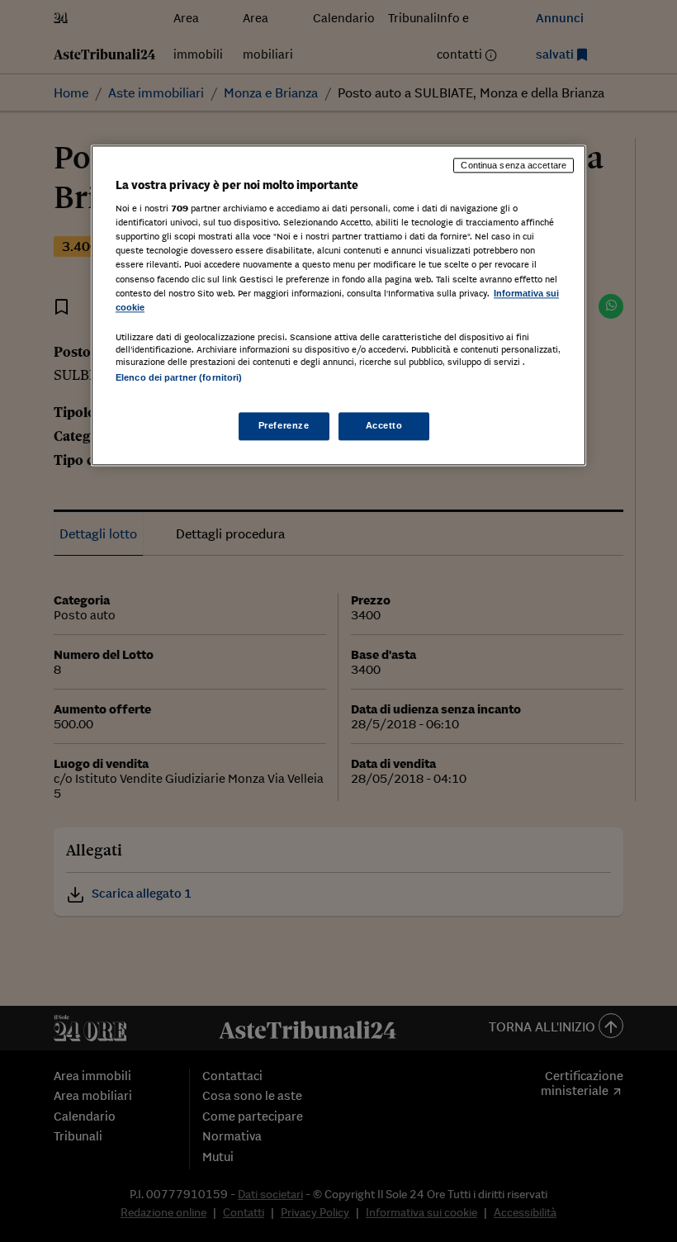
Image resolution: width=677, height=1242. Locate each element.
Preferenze (284, 425)
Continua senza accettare (513, 165)
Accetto (384, 425)
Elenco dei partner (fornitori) (179, 377)
